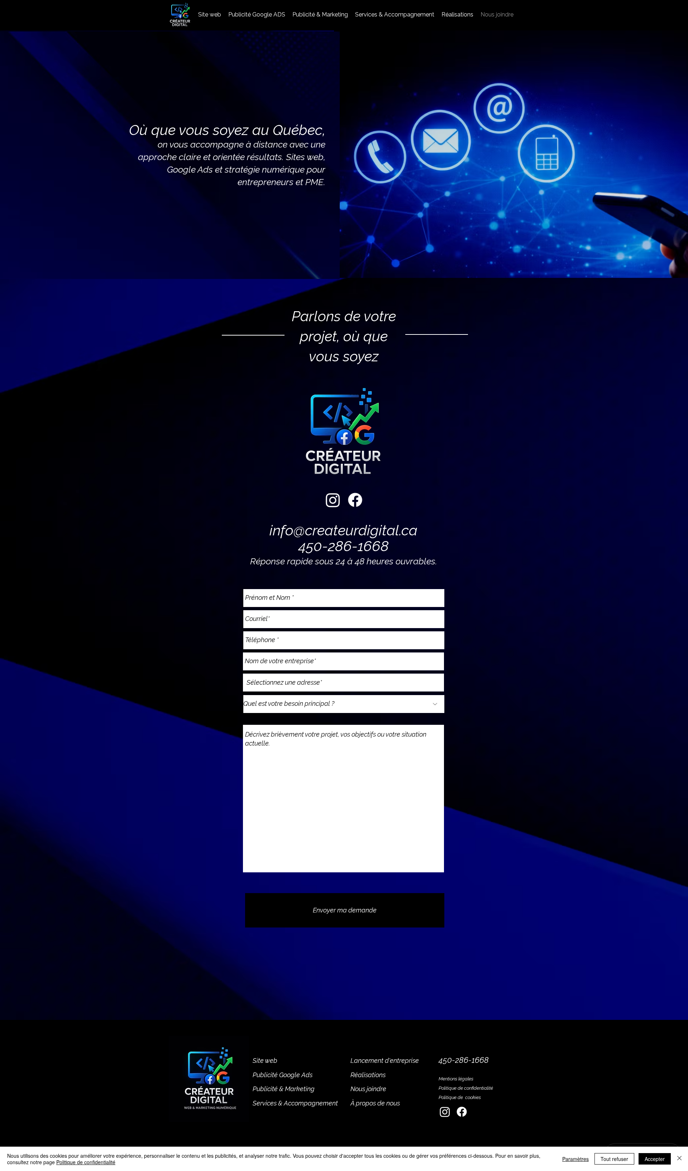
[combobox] (343, 682)
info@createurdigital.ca (343, 530)
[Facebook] (355, 500)
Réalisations (368, 1075)
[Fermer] (679, 1158)
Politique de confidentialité (466, 1088)
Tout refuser (614, 1158)
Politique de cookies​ (460, 1097)
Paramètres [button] (575, 1158)
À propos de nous (375, 1103)
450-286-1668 (343, 546)
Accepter (655, 1158)
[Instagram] (333, 500)
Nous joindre (368, 1089)
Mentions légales (456, 1078)
